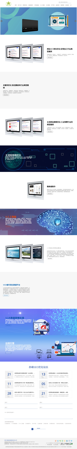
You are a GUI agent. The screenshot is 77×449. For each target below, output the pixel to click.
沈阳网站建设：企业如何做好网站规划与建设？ (60, 373)
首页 (16, 5)
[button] (45, 444)
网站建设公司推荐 (31, 443)
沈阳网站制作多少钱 (13, 443)
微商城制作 (30, 5)
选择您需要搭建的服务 (9, 421)
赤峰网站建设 (68, 444)
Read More (50, 57)
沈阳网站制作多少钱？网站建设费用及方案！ (25, 383)
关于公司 (19, 5)
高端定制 (20, 443)
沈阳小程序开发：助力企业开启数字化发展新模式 (26, 392)
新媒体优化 (25, 5)
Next (75, 21)
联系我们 (67, 5)
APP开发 (53, 5)
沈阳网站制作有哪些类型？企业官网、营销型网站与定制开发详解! (30, 373)
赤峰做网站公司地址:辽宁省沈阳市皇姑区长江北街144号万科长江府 (16, 442)
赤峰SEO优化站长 (38, 367)
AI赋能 (18, 443)
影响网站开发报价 (25, 443)
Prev (1, 21)
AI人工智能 (42, 5)
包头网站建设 (55, 444)
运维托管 (57, 5)
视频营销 (62, 5)
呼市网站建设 (49, 444)
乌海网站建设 (62, 444)
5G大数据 (48, 5)
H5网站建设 (36, 5)
